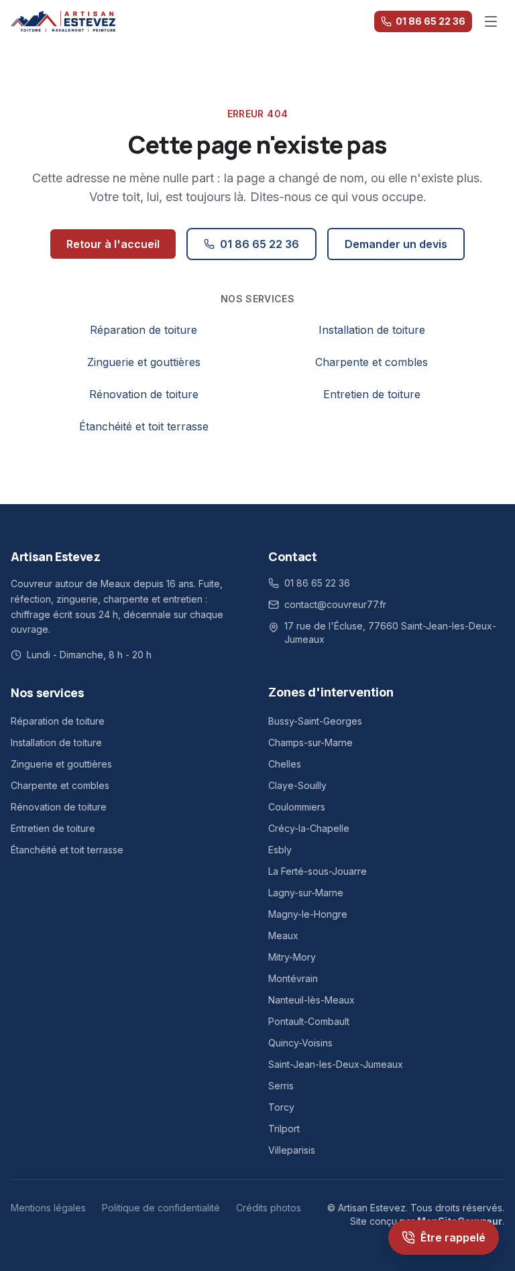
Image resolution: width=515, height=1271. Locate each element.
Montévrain (293, 978)
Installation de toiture (372, 330)
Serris (281, 1085)
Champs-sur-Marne (310, 742)
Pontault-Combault (308, 1021)
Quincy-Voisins (300, 1042)
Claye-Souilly (297, 785)
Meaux (283, 935)
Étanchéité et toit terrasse (144, 426)
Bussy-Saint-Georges (315, 721)
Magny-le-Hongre (307, 914)
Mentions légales (48, 1207)
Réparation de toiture (143, 330)
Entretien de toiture (371, 394)
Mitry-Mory (292, 957)
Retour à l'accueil (113, 244)
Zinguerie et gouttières (144, 362)
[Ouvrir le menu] (490, 21)
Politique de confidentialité (161, 1207)
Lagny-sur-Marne (305, 892)
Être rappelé (452, 1237)
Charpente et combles (371, 362)
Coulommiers (296, 806)
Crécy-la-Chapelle (308, 828)
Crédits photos (268, 1207)
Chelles (284, 764)
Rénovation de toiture (143, 394)
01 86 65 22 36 (430, 21)
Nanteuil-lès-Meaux (311, 1000)
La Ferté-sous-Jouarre (317, 871)
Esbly (280, 849)
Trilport (284, 1128)
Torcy (281, 1107)
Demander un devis (396, 244)
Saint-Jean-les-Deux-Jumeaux (335, 1064)
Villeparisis (291, 1150)
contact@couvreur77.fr (335, 604)
